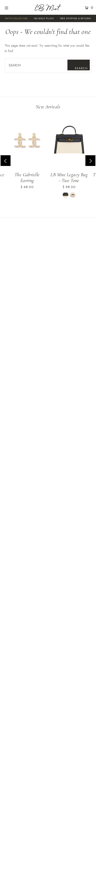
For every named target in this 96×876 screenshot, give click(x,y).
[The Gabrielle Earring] (27, 141)
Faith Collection (16, 18)
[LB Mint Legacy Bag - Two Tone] (69, 141)
